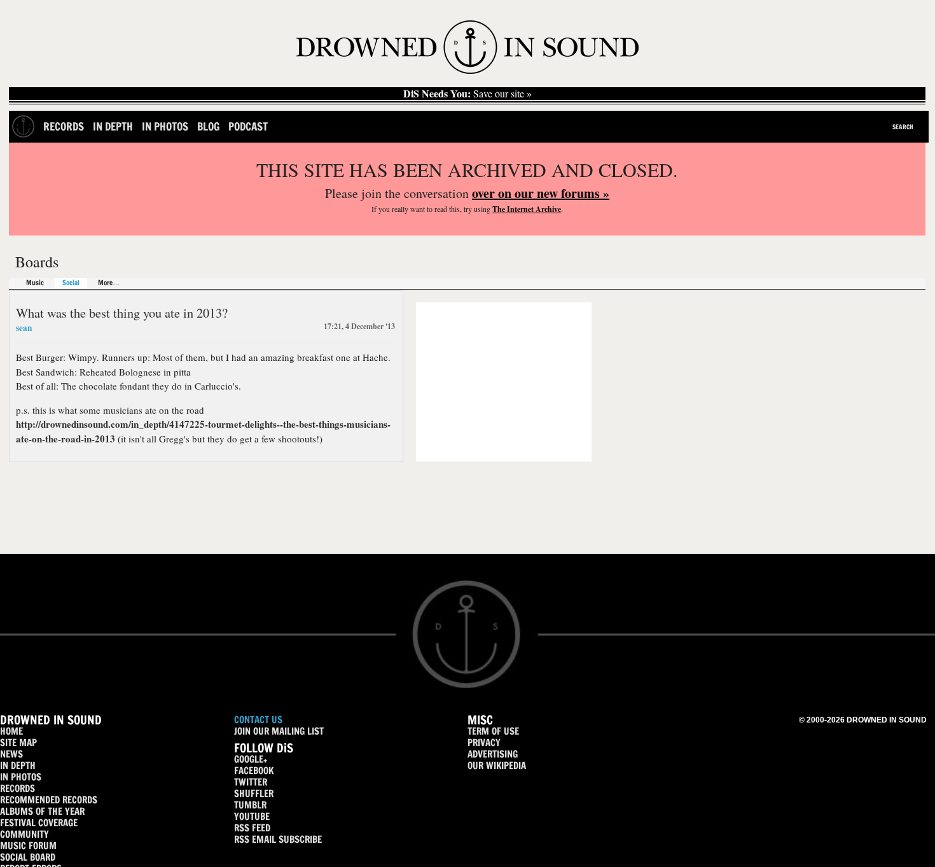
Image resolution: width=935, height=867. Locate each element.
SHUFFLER (254, 793)
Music (35, 283)
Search (902, 126)
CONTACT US (258, 719)
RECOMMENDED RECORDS (48, 800)
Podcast (248, 126)
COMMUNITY (24, 834)
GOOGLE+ (250, 759)
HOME (11, 731)
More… (109, 283)
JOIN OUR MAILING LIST (279, 731)
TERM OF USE (493, 731)
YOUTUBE (252, 816)
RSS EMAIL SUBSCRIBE (278, 839)
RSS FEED (252, 828)
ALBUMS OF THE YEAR (42, 811)
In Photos (165, 126)
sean (24, 327)
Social (71, 283)
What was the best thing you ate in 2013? (122, 312)
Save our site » (467, 93)
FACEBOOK (254, 770)
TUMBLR (250, 805)
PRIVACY (484, 742)
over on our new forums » (540, 193)
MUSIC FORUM (28, 845)
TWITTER (250, 782)
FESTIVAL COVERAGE (39, 822)
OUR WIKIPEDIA (497, 765)
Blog (208, 126)
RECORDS (17, 788)
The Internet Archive (526, 209)
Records (63, 126)
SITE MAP (18, 742)
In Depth (113, 126)
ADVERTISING (493, 754)
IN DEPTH (18, 765)
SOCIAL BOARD (27, 857)
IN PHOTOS (20, 777)
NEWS (11, 754)
